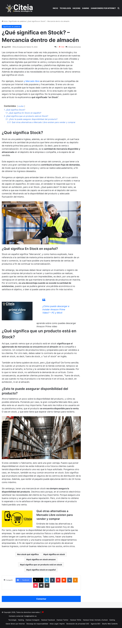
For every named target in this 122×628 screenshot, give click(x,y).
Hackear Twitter (62, 620)
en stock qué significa (28, 554)
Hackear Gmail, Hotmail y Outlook (95, 620)
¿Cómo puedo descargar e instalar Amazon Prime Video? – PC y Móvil (55, 309)
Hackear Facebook (48, 620)
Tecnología (65, 8)
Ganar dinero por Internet (103, 8)
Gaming (85, 8)
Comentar (41, 599)
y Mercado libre (31, 81)
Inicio (55, 8)
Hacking (76, 8)
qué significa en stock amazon (42, 559)
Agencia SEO (95, 624)
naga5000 (7, 47)
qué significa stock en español (42, 570)
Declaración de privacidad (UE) (77, 624)
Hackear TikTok (75, 620)
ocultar (21, 106)
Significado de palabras (17, 21)
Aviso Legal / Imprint (57, 624)
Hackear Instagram (32, 620)
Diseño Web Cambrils (110, 624)
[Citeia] (19, 8)
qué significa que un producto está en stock (41, 564)
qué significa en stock (55, 554)
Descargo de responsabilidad (37, 624)
